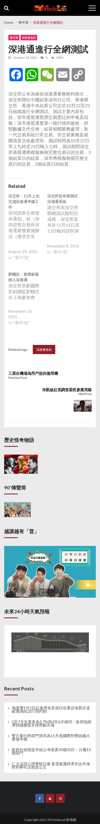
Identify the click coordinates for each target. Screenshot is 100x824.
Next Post (85, 394)
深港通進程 (29, 37)
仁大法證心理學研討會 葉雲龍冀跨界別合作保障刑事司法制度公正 (51, 765)
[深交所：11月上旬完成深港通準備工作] (27, 231)
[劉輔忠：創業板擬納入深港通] (27, 302)
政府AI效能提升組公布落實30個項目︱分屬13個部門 (51, 751)
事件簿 (14, 37)
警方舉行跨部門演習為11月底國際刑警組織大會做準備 (51, 737)
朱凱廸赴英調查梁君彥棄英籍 (67, 390)
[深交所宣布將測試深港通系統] (66, 228)
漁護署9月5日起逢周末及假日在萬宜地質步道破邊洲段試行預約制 (51, 709)
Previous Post (17, 377)
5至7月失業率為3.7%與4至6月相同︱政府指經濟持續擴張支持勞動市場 (51, 723)
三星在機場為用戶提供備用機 (33, 373)
